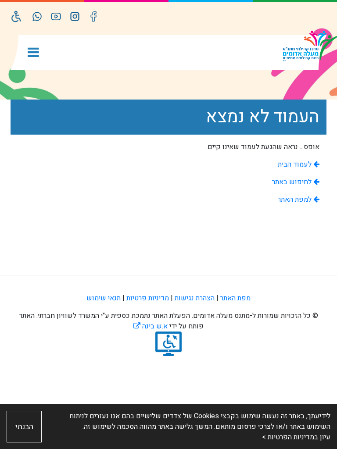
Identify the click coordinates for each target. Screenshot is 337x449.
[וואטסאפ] (37, 16)
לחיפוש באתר (292, 182)
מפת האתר (235, 298)
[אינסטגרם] (74, 16)
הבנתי (24, 427)
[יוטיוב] (56, 16)
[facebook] (93, 16)
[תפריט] (33, 53)
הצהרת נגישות (195, 298)
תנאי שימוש (103, 298)
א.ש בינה (150, 326)
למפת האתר (295, 199)
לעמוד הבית (295, 164)
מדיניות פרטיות (147, 298)
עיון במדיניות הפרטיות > (296, 437)
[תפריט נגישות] (16, 16)
